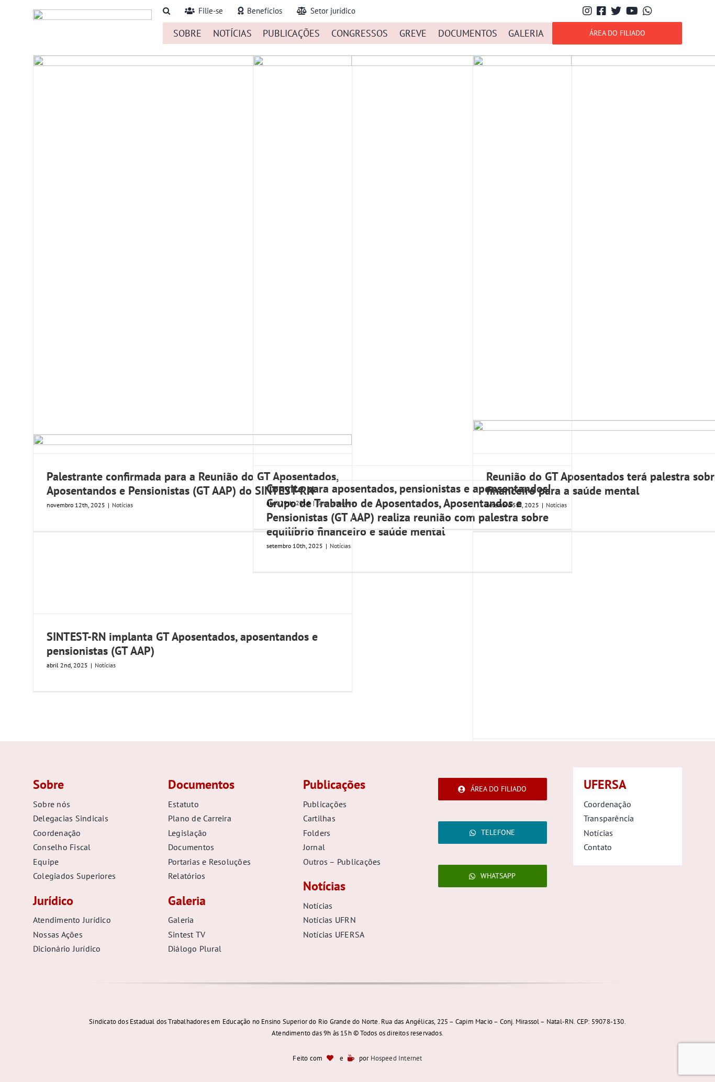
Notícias (105, 665)
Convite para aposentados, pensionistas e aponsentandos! (408, 488)
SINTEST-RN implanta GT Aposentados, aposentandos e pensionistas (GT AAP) (182, 643)
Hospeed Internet (396, 1058)
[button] (166, 11)
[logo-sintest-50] (92, 14)
